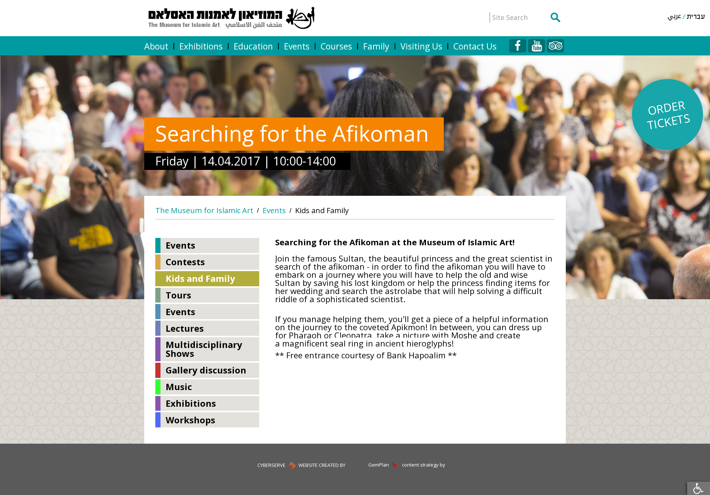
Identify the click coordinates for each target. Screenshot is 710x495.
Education (253, 46)
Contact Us (475, 46)
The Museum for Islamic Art (204, 210)
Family (376, 46)
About (156, 46)
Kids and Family (322, 210)
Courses (336, 46)
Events (297, 46)
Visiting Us (421, 46)
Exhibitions (201, 46)
